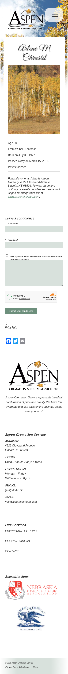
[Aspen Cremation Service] (28, 19)
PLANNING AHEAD (17, 541)
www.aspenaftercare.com (23, 196)
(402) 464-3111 (14, 490)
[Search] (47, 22)
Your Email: (13, 240)
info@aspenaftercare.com (21, 501)
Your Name (13, 223)
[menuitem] (47, 22)
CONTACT (12, 551)
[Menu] (54, 22)
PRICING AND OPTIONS (21, 531)
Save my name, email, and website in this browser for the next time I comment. (36, 257)
